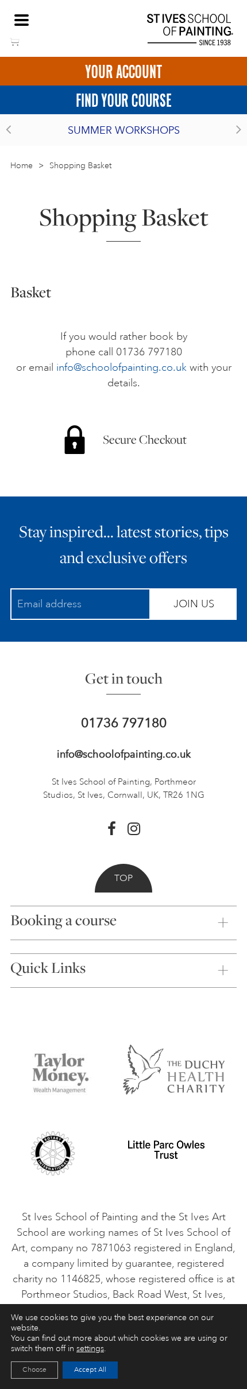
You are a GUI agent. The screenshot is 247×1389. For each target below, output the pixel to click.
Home (21, 165)
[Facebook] (112, 829)
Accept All (90, 1369)
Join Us (193, 603)
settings (90, 1348)
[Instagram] (134, 829)
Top (123, 878)
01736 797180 (124, 723)
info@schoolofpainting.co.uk (121, 367)
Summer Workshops (124, 130)
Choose (34, 1369)
